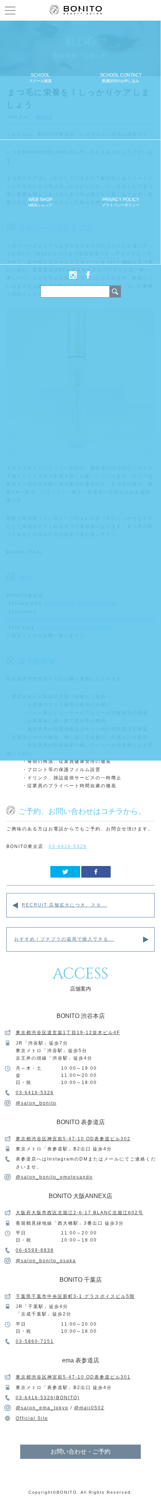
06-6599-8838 (35, 1250)
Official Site (32, 1418)
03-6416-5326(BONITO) (48, 1397)
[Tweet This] (65, 876)
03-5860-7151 (35, 1341)
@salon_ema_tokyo (42, 1407)
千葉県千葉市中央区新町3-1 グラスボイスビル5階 (75, 1296)
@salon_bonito (36, 1103)
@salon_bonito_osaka (46, 1260)
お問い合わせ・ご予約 (80, 1451)
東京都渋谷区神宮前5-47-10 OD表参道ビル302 (73, 1138)
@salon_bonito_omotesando (54, 1177)
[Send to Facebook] (96, 876)
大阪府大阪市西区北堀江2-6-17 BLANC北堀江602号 (79, 1212)
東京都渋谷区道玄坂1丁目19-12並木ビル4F (68, 1032)
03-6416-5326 (68, 846)
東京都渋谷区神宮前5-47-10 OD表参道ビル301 (73, 1377)
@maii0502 (89, 1407)
